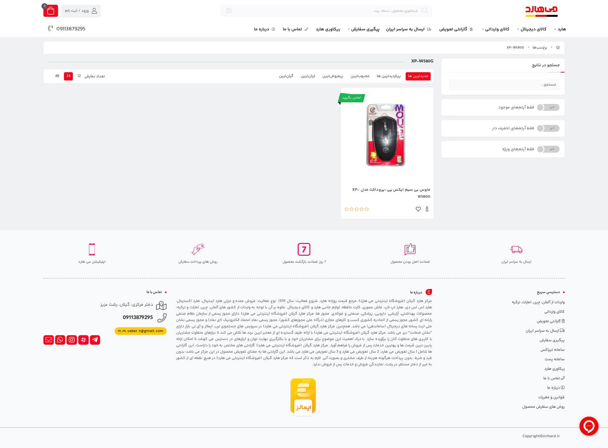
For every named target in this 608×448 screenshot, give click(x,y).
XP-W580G (515, 47)
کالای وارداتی (497, 29)
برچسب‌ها (540, 47)
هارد (562, 29)
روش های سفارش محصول (543, 407)
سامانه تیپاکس (553, 350)
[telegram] (95, 340)
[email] (48, 340)
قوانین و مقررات (551, 397)
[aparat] (83, 340)
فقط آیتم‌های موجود (516, 107)
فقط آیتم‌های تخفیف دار (513, 128)
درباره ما (262, 29)
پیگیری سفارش (365, 29)
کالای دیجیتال (534, 29)
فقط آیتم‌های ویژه (518, 149)
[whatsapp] (60, 340)
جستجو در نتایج (546, 65)
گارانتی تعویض (453, 29)
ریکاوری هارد (328, 29)
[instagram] (71, 340)
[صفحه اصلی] (558, 47)
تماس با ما (293, 29)
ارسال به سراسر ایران (406, 29)
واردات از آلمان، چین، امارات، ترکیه (538, 302)
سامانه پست (555, 359)
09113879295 (71, 29)
